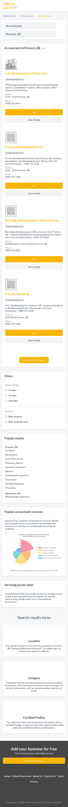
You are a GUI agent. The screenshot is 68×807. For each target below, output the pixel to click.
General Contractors (15, 467)
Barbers (9, 471)
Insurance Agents (14, 463)
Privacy (34, 781)
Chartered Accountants (17, 475)
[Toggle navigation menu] (63, 5)
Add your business (34, 760)
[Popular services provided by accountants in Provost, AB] (34, 549)
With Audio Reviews (18, 421)
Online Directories (21, 776)
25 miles (12, 390)
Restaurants (11, 454)
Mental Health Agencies (17, 496)
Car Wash (10, 450)
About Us (38, 776)
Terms (60, 776)
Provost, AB (27, 16)
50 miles (12, 395)
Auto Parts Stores (14, 458)
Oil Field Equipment (14, 483)
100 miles (13, 400)
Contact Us (50, 776)
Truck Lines (11, 479)
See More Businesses (34, 360)
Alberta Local (9, 16)
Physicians (10, 487)
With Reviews (15, 416)
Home (7, 776)
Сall (34, 112)
